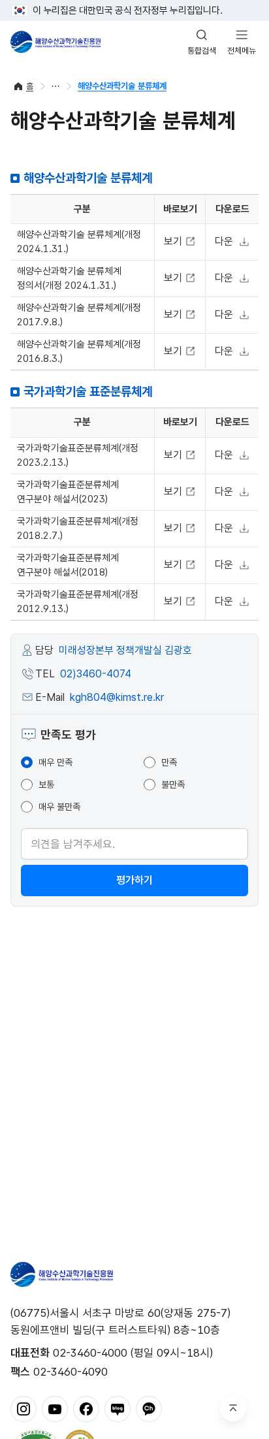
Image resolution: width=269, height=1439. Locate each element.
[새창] (23, 1408)
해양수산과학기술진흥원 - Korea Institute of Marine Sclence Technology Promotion (55, 42)
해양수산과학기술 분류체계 (122, 86)
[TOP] (233, 1408)
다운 (224, 241)
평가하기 (134, 880)
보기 (174, 241)
